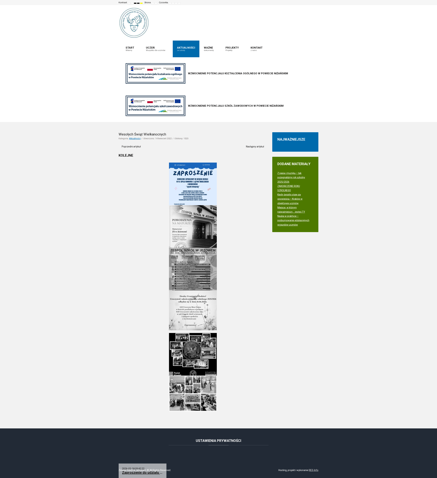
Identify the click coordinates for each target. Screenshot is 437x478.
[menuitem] (131, 49)
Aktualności (135, 138)
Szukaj (313, 2)
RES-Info (313, 470)
